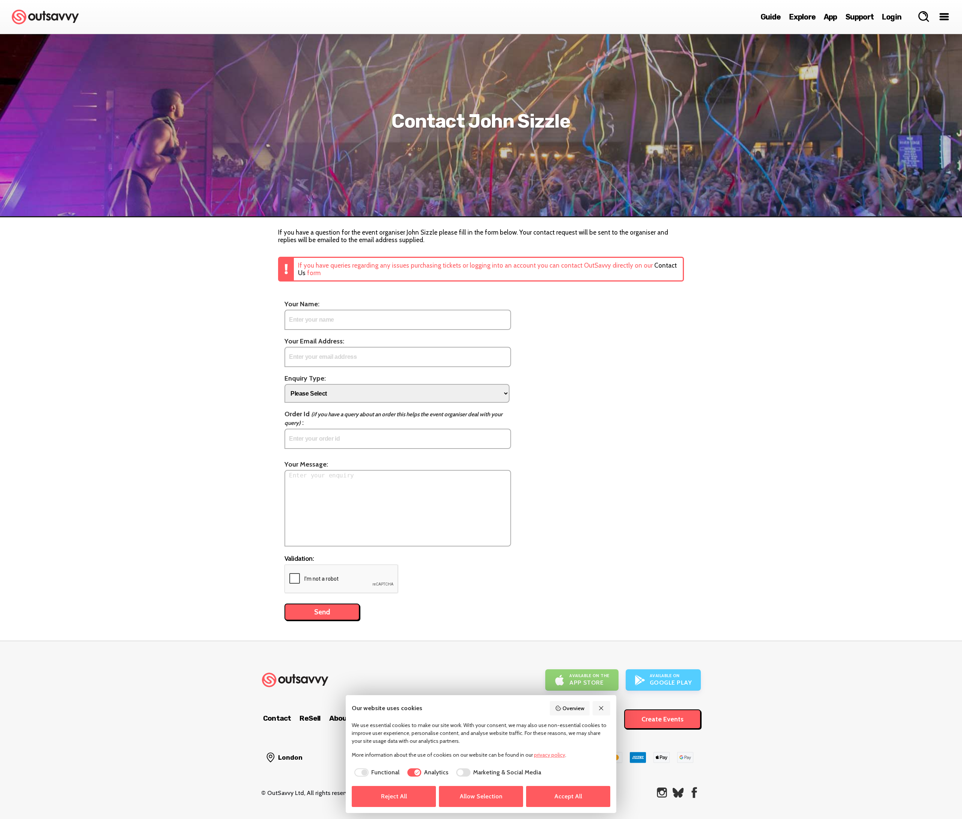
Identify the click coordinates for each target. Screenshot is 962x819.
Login (891, 16)
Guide (771, 16)
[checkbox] (375, 772)
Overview (573, 708)
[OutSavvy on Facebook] (694, 792)
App (830, 16)
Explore (802, 16)
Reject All (394, 796)
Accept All (568, 796)
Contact (277, 718)
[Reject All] (602, 708)
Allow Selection (481, 796)
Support (860, 16)
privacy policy (549, 754)
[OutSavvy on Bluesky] (678, 792)
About (339, 718)
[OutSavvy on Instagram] (662, 792)
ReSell (309, 718)
